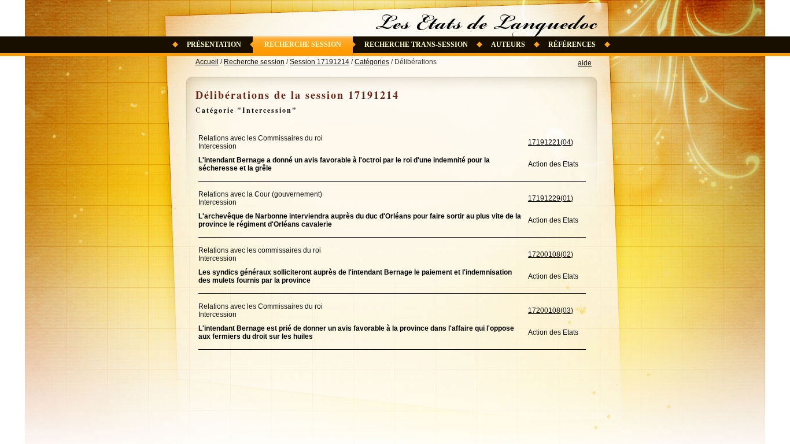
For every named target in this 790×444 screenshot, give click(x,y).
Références (572, 44)
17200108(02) (550, 254)
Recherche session (302, 44)
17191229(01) (550, 198)
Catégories (372, 62)
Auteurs (508, 44)
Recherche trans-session (416, 44)
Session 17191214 (319, 62)
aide (585, 63)
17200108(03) (550, 310)
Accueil (207, 62)
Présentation (214, 44)
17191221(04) (550, 142)
